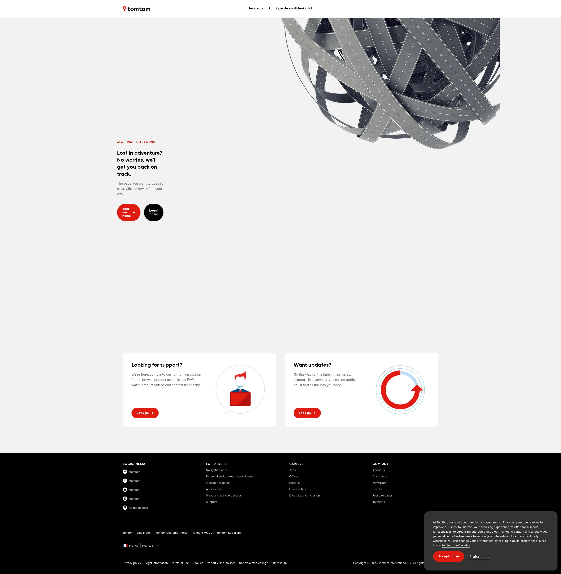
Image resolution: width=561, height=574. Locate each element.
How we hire (297, 489)
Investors (379, 502)
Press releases (383, 495)
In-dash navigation (218, 482)
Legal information (156, 563)
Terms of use (180, 563)
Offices (294, 476)
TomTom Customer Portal (171, 532)
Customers (380, 476)
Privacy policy (132, 563)
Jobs (292, 470)
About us (379, 470)
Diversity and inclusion (304, 495)
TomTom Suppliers (229, 532)
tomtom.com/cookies (456, 545)
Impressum (279, 563)
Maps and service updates (224, 495)
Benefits (294, 482)
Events (377, 489)
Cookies (197, 563)
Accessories (214, 489)
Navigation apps (217, 470)
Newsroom (380, 482)
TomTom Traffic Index (137, 532)
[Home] (136, 9)
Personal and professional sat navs (229, 476)
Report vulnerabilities (221, 563)
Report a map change (253, 563)
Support (211, 502)
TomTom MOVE (202, 532)
